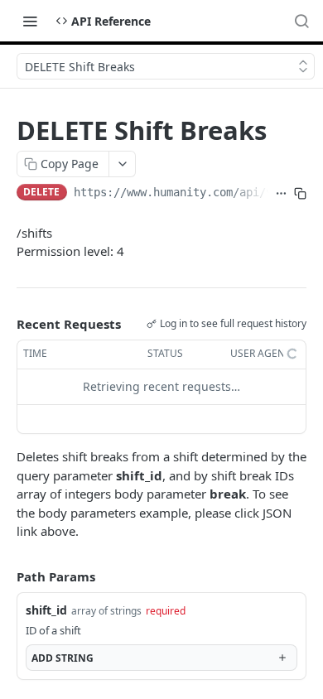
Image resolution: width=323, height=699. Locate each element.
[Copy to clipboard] (300, 194)
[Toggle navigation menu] (30, 20)
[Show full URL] (281, 194)
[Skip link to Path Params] (5, 576)
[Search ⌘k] (301, 20)
